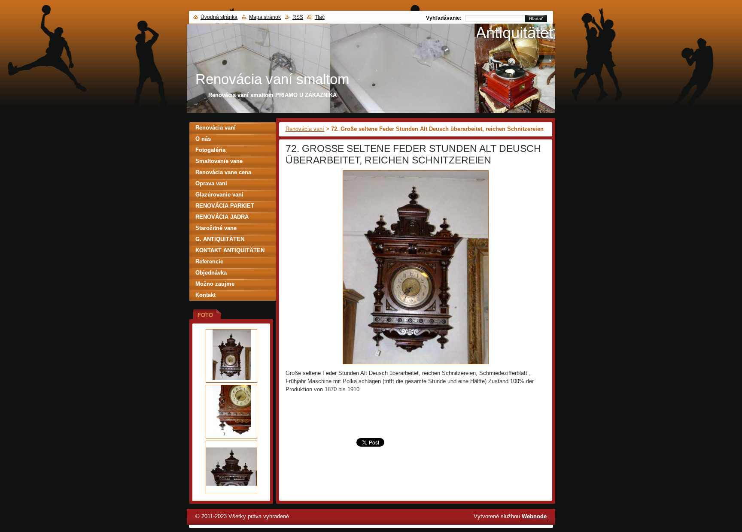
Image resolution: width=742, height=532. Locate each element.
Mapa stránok (265, 17)
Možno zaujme (214, 284)
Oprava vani (211, 183)
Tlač (320, 17)
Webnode (534, 516)
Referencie (209, 261)
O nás (203, 139)
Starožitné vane (216, 228)
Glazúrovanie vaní (219, 194)
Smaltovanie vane (219, 161)
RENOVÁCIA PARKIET (224, 206)
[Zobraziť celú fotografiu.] (231, 356)
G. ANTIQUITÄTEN (219, 239)
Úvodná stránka (219, 17)
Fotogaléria (210, 150)
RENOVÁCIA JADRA (222, 217)
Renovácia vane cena (223, 172)
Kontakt (205, 295)
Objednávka (211, 272)
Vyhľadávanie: (444, 18)
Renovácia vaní (305, 129)
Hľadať (536, 18)
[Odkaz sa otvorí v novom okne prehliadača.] (416, 364)
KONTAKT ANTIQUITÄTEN (230, 250)
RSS (297, 17)
